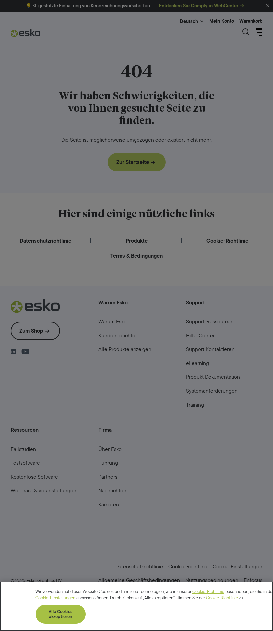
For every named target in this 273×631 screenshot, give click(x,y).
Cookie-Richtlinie (208, 591)
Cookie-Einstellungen (55, 598)
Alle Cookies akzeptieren (60, 614)
